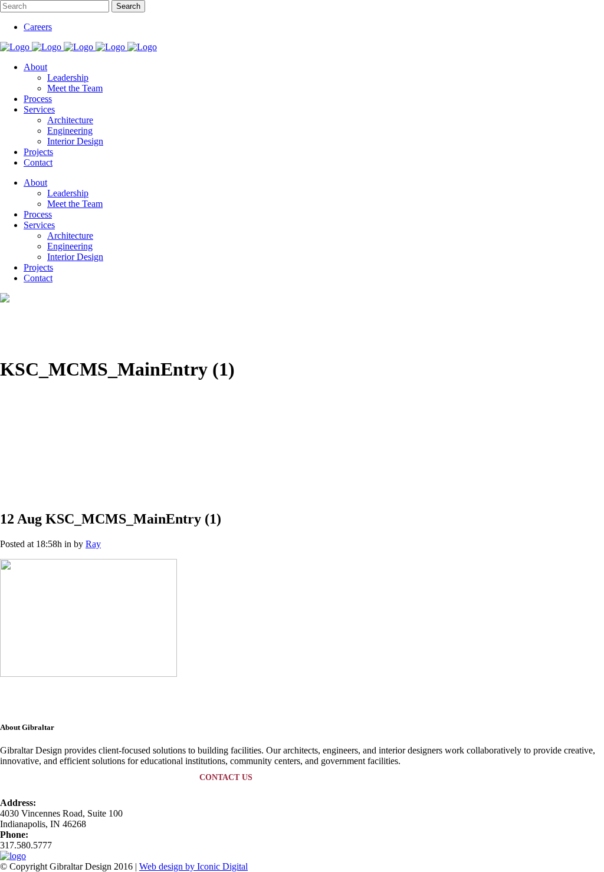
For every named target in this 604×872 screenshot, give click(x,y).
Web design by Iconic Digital (193, 866)
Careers (38, 27)
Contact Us (225, 777)
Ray (93, 544)
